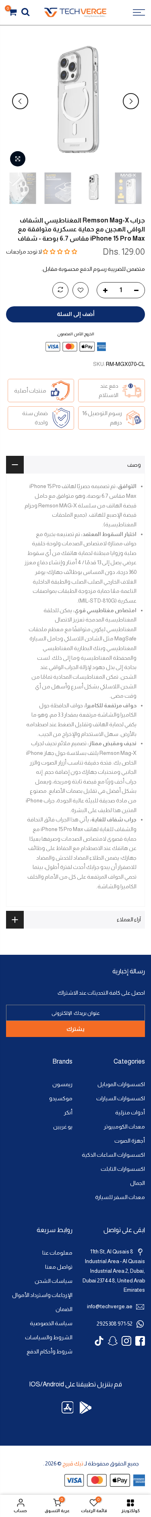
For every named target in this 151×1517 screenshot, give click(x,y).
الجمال (137, 1183)
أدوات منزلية (130, 1113)
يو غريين (62, 1127)
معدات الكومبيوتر (124, 1127)
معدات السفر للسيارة (120, 1197)
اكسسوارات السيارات (120, 1098)
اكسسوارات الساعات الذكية (113, 1155)
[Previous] (131, 101)
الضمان (64, 1309)
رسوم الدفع (93, 269)
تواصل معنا (58, 1267)
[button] (60, 252)
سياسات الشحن (53, 1281)
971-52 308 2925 (114, 1324)
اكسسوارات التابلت (123, 1169)
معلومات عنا (57, 1253)
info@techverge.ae (109, 1306)
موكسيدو (60, 1098)
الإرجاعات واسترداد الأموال (42, 1295)
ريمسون (62, 1084)
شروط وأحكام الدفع (49, 1352)
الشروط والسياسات (48, 1337)
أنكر (68, 1113)
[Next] (20, 101)
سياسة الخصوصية (51, 1323)
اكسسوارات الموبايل (121, 1084)
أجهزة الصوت (129, 1141)
